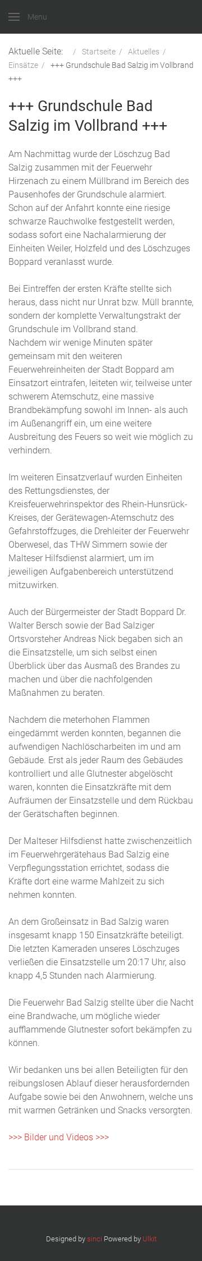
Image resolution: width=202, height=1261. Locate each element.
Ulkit (150, 1239)
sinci (94, 1239)
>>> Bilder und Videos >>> (58, 1137)
